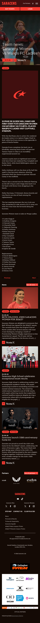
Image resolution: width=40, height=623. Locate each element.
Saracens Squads (10, 524)
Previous (7, 278)
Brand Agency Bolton (17, 616)
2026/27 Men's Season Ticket (14, 526)
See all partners (29, 473)
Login (30, 9)
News (7, 516)
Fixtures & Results (11, 519)
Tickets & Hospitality (12, 521)
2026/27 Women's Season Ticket (15, 529)
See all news (30, 285)
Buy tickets (9, 9)
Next (34, 278)
